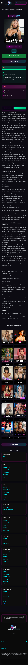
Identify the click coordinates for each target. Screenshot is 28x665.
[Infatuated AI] (7, 428)
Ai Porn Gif (5, 465)
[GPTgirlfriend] (20, 428)
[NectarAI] (20, 373)
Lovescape (20, 364)
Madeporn (5, 474)
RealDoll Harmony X (8, 509)
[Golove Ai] (7, 410)
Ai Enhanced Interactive (9, 518)
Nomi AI (20, 419)
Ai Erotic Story (6, 454)
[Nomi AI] (20, 410)
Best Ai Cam (6, 536)
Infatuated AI (7, 437)
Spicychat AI (6, 559)
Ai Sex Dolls (6, 504)
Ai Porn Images (6, 484)
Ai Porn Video (6, 569)
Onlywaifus (5, 561)
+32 (4, 499)
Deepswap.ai (6, 472)
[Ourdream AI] (7, 355)
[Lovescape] (20, 355)
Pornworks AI (6, 492)
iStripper (5, 527)
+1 (3, 479)
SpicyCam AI (7, 401)
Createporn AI (6, 467)
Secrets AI (7, 382)
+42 (4, 604)
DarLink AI (5, 459)
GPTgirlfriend (20, 437)
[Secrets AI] (7, 373)
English (19, 2)
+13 (4, 584)
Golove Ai (7, 419)
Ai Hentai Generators (8, 549)
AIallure (20, 345)
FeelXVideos (6, 530)
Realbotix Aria (6, 512)
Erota (4, 456)
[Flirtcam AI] (20, 392)
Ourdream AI (7, 364)
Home (3, 8)
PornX (4, 477)
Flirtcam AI (20, 401)
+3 (3, 564)
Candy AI (7, 345)
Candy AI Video (6, 576)
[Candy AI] (7, 337)
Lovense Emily (6, 507)
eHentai (5, 556)
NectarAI (20, 382)
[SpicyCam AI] (7, 392)
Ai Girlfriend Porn (14, 61)
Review (6, 8)
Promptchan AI (6, 497)
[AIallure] (20, 337)
